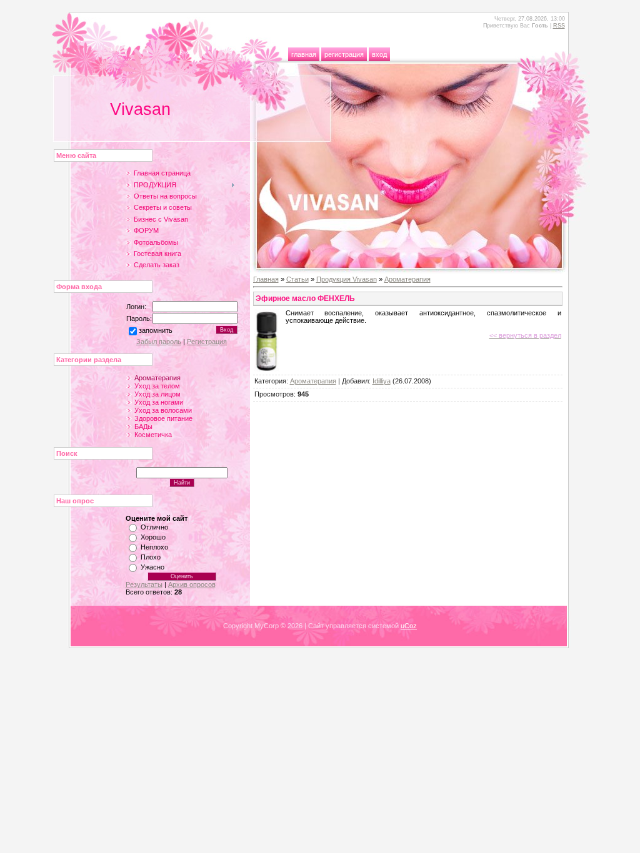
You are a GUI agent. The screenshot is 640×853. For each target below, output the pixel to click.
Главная (303, 54)
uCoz (409, 625)
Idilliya (381, 381)
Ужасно (152, 567)
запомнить (155, 330)
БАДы (143, 426)
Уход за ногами (158, 402)
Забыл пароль (158, 341)
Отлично (154, 527)
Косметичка (153, 434)
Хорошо (153, 537)
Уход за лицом (157, 394)
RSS (559, 25)
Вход (379, 54)
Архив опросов (192, 584)
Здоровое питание (163, 418)
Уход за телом (157, 386)
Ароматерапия (157, 378)
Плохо (151, 557)
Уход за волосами (163, 410)
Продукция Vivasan (346, 279)
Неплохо (154, 547)
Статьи (297, 279)
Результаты (144, 584)
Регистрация (344, 54)
